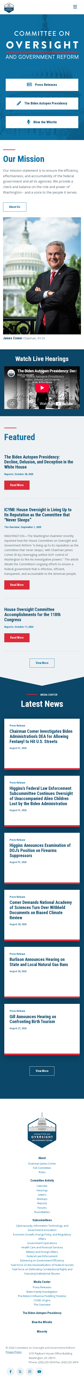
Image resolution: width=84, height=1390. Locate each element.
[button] (42, 85)
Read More (17, 485)
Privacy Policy (14, 1352)
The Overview (42, 1304)
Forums (42, 1208)
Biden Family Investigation (42, 1292)
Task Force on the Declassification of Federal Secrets (42, 1265)
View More (42, 663)
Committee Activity (42, 1180)
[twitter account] (20, 1372)
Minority (42, 1331)
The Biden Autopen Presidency (42, 1313)
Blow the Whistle (42, 1322)
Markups (42, 1199)
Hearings (42, 1190)
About (42, 1158)
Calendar (42, 1186)
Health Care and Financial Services (42, 1247)
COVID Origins (42, 1300)
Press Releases (42, 1287)
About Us (14, 206)
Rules (42, 1172)
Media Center (42, 1282)
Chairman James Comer (42, 1163)
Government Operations (42, 1243)
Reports (42, 1203)
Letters (42, 1194)
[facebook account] (11, 1372)
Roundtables (42, 1212)
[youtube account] (39, 1372)
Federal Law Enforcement (42, 1256)
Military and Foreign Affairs (42, 1252)
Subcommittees (42, 1220)
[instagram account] (30, 1372)
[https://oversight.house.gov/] (7, 7)
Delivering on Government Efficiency (42, 1260)
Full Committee (42, 1168)
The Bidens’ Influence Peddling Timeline (42, 1296)
